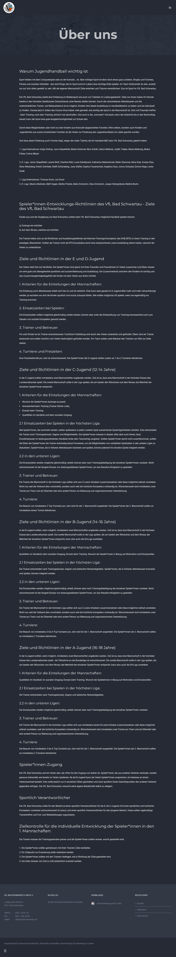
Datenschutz (142, 916)
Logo (8, 7)
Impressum (142, 910)
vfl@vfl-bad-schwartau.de (26, 919)
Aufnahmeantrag (109, 903)
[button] (170, 8)
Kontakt (140, 903)
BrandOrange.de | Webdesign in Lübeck (77, 943)
